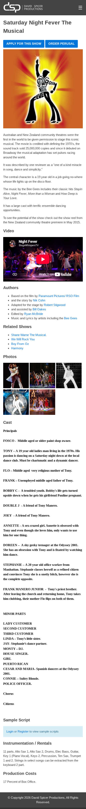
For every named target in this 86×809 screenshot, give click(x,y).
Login (9, 731)
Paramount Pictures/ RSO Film (59, 296)
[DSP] (23, 7)
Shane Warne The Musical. (28, 335)
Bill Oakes (39, 309)
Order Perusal (61, 43)
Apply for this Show (23, 43)
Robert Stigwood (54, 305)
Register (23, 731)
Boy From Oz (20, 343)
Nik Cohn (39, 300)
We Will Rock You (23, 339)
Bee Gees (70, 318)
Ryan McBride (33, 313)
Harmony (17, 348)
